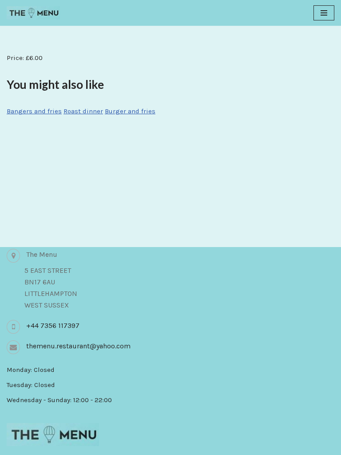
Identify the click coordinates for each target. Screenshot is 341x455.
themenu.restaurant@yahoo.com (78, 346)
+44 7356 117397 (52, 325)
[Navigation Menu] (323, 12)
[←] (33, 13)
